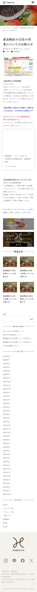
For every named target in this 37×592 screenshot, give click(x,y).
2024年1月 (6, 465)
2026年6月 (6, 363)
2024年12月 (7, 425)
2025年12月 (7, 381)
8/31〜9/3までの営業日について (14, 331)
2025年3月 (6, 414)
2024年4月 (6, 454)
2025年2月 (6, 418)
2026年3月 (6, 374)
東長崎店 (17, 51)
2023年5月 (6, 490)
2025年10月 (7, 389)
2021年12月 (7, 494)
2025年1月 (6, 421)
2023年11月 (7, 472)
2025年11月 (7, 385)
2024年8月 (6, 439)
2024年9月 (6, 436)
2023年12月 (7, 469)
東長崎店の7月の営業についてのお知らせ (17, 342)
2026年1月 (6, 378)
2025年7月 (6, 400)
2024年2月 (6, 461)
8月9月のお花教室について (12, 335)
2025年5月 (6, 407)
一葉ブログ (7, 515)
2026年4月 (6, 371)
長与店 (5, 526)
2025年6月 (6, 403)
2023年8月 (6, 483)
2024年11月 (7, 429)
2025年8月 (6, 396)
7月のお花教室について (11, 345)
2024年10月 (7, 432)
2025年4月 (6, 410)
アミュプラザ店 (8, 508)
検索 (4, 314)
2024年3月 (6, 458)
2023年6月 (6, 487)
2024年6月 (6, 447)
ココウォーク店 (8, 512)
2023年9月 (6, 479)
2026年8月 (6, 356)
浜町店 (5, 523)
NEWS (8, 51)
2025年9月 (6, 392)
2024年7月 (6, 443)
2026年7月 (6, 360)
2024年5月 (6, 450)
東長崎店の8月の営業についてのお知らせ (17, 338)
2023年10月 (7, 476)
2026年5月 (6, 367)
